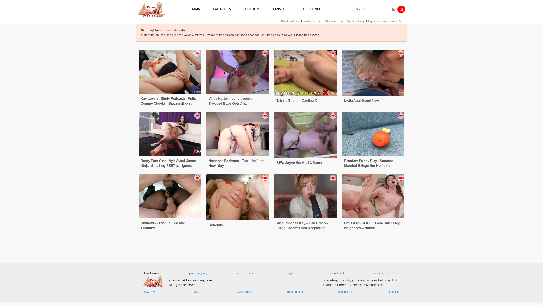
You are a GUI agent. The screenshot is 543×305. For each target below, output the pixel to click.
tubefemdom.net (312, 21)
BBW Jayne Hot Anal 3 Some (299, 163)
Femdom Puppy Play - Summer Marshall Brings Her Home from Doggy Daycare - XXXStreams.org (370, 165)
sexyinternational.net (386, 273)
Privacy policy (243, 291)
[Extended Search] (393, 9)
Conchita (216, 225)
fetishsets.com (245, 273)
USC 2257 (150, 291)
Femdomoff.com (290, 21)
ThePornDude (314, 9)
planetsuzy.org (198, 273)
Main (196, 9)
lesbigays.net (292, 273)
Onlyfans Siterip (355, 21)
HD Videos (252, 9)
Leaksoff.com (397, 21)
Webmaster (345, 291)
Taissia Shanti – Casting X (296, 100)
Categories (222, 9)
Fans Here (281, 9)
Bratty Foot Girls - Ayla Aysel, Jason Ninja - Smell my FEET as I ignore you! (168, 165)
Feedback (393, 291)
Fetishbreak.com (333, 21)
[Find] (401, 9)
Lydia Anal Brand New (361, 100)
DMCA (196, 291)
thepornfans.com (377, 21)
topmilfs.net (337, 273)
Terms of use (295, 291)
